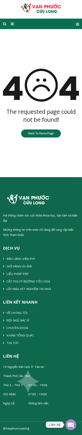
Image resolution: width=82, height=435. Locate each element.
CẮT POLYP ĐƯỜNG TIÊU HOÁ (28, 281)
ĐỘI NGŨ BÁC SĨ (18, 320)
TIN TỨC (13, 343)
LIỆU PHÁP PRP (18, 274)
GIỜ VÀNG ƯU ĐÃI (19, 266)
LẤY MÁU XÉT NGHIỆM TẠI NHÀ (29, 289)
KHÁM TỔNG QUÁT (20, 335)
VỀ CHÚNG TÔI (17, 313)
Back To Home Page (41, 133)
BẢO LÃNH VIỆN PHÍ (21, 259)
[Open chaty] (70, 424)
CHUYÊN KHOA (17, 328)
